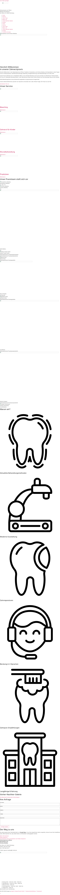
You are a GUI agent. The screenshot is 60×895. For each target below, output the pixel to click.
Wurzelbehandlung (7, 152)
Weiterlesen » (3, 109)
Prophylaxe (4, 174)
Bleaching (4, 107)
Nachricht (2, 817)
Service (4, 16)
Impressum (39, 891)
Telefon (1, 810)
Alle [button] (1, 797)
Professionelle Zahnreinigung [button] (13, 797)
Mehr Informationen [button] (4, 836)
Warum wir (4, 19)
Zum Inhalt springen (4, 0)
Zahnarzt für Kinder (7, 130)
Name (1, 806)
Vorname (2, 802)
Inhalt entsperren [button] (3, 837)
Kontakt (4, 22)
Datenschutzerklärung (31, 891)
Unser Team (5, 18)
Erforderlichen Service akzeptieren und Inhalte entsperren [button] (13, 838)
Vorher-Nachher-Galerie (7, 20)
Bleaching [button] (4, 797)
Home (3, 15)
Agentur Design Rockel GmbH (17, 891)
